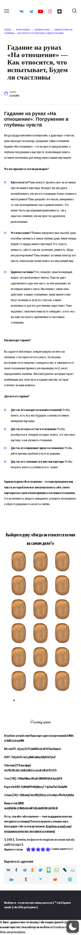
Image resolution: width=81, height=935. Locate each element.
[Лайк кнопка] (7, 700)
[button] (72, 927)
